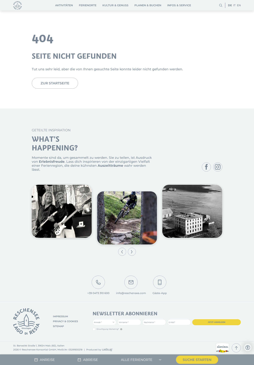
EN (239, 5)
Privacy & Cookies (65, 321)
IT (234, 5)
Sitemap (58, 326)
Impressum (60, 316)
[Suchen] (220, 5)
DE (230, 5)
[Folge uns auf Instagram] (217, 166)
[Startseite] (17, 5)
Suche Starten (197, 360)
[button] (122, 252)
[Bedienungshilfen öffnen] (247, 347)
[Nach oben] (236, 347)
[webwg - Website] (107, 349)
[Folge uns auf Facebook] (206, 166)
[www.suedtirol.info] (222, 348)
